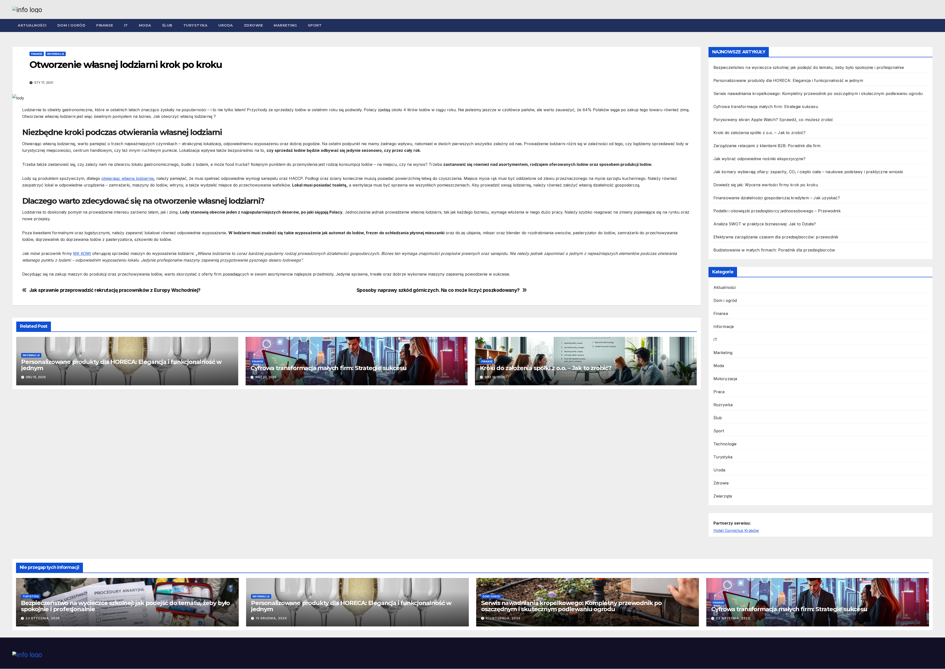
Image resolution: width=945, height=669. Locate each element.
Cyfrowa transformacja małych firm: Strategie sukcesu (329, 368)
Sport (315, 25)
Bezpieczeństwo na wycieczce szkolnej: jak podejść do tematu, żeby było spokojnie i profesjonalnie (808, 67)
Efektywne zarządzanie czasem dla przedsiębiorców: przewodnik (775, 236)
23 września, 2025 (733, 618)
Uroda (225, 25)
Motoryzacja (725, 378)
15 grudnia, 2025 (271, 618)
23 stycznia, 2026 (43, 618)
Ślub (167, 25)
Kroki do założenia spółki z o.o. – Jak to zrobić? (545, 368)
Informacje (55, 53)
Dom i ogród (71, 25)
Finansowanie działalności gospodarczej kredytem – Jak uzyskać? (776, 197)
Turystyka (195, 25)
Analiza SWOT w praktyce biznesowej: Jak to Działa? (764, 223)
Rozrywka (723, 404)
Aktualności (32, 25)
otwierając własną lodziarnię (127, 178)
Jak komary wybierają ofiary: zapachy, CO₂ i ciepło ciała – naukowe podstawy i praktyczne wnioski (808, 171)
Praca (719, 391)
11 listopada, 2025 (503, 618)
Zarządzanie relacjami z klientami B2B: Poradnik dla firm (767, 145)
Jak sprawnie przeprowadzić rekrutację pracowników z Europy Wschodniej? (115, 290)
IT (126, 25)
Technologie (725, 443)
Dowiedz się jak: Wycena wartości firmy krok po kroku (765, 184)
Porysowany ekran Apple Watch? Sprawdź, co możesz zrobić (773, 119)
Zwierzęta (722, 496)
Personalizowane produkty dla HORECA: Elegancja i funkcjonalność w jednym (121, 365)
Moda (145, 25)
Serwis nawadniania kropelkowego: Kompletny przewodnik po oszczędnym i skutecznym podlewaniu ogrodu (818, 93)
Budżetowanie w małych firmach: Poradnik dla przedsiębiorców (774, 250)
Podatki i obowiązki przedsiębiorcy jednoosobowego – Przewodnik (777, 210)
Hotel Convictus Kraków (736, 530)
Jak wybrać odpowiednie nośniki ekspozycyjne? (759, 158)
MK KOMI (82, 253)
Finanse (104, 25)
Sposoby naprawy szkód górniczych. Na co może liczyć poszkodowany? (438, 290)
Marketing (285, 25)
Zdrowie (253, 25)
